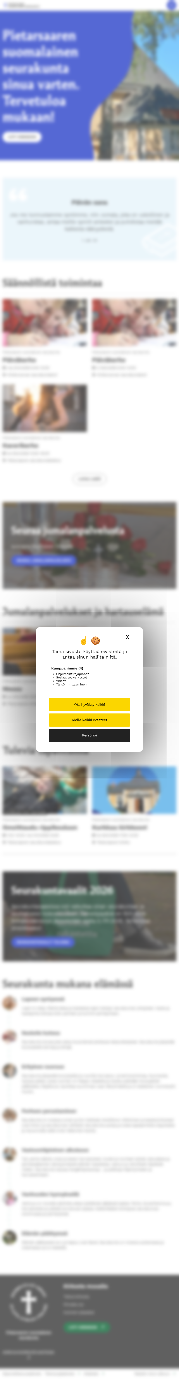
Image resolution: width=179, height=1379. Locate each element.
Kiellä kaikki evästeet (89, 720)
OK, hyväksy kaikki (89, 705)
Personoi (89, 735)
